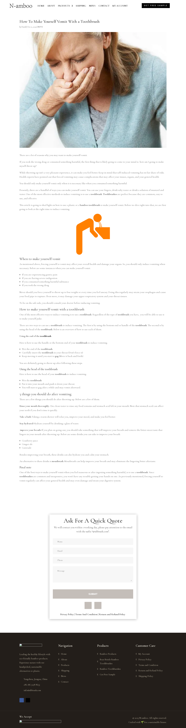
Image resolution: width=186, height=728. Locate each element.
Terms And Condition (86, 614)
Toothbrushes (110, 194)
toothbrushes (26, 476)
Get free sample (156, 5)
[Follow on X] (97, 605)
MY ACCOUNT (120, 5)
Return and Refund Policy (112, 614)
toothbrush (96, 194)
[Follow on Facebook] (88, 605)
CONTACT (103, 5)
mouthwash (57, 461)
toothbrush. (47, 349)
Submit (93, 594)
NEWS (92, 5)
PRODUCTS (64, 5)
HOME (41, 5)
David (24, 27)
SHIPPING (81, 5)
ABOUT (51, 5)
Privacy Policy (67, 614)
